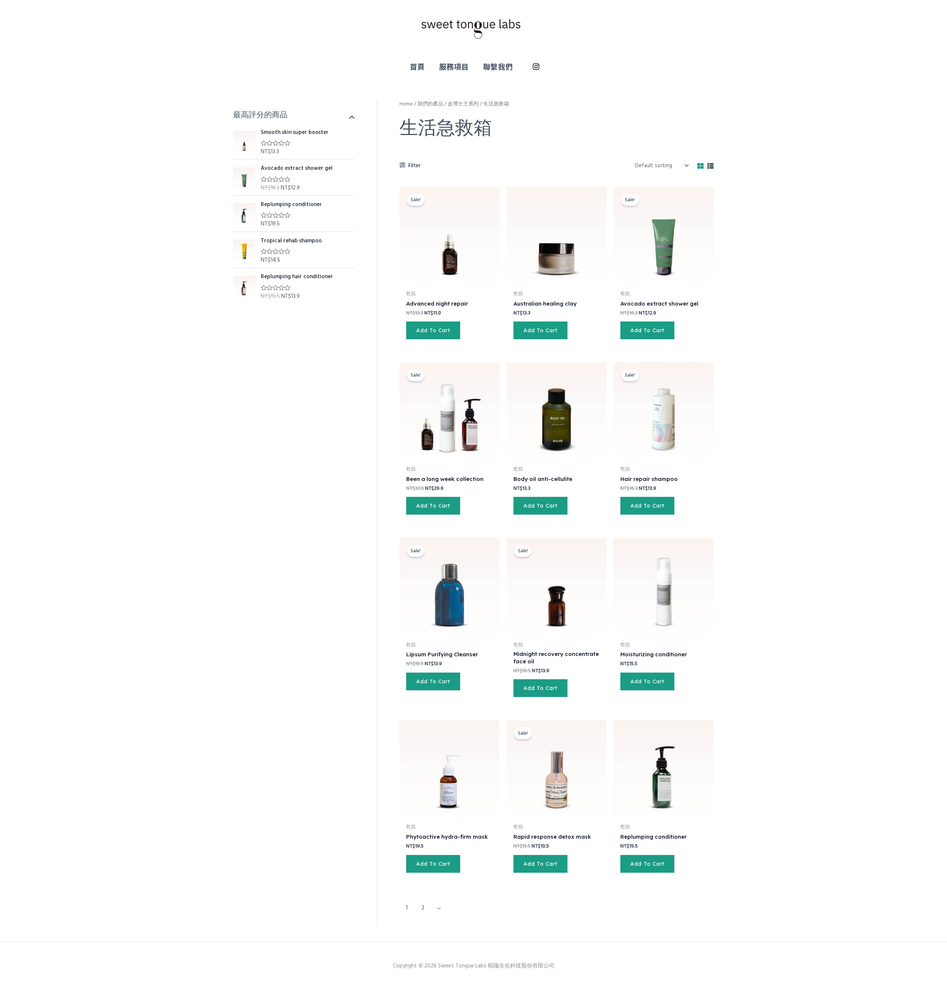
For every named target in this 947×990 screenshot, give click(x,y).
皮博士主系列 (463, 104)
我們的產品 (430, 104)
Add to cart (433, 330)
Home (406, 104)
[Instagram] (536, 66)
